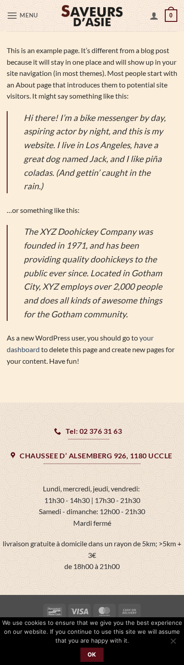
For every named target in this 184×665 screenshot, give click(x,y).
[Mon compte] (154, 15)
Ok (92, 654)
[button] (23, 15)
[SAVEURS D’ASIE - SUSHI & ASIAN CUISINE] (92, 15)
